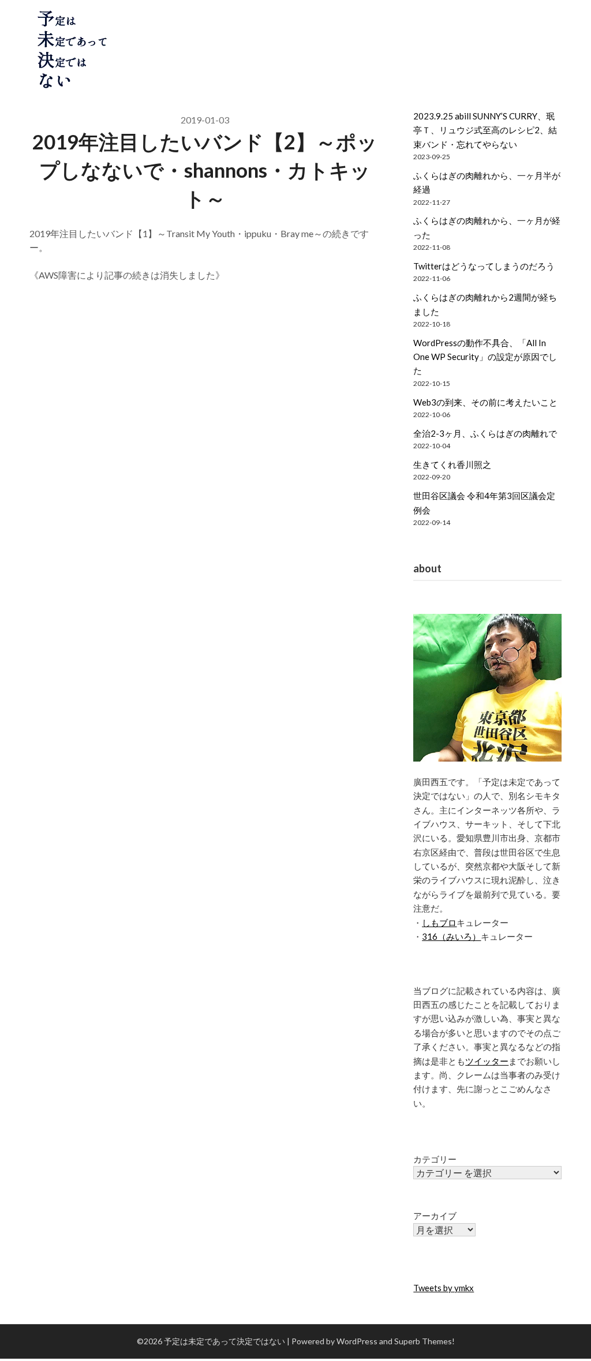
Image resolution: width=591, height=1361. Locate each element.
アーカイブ (435, 1215)
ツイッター (486, 1061)
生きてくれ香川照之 (452, 464)
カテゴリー (435, 1159)
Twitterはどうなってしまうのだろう (484, 266)
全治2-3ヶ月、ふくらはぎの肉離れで (485, 433)
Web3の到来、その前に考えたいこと (485, 402)
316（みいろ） (451, 936)
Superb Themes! (424, 1341)
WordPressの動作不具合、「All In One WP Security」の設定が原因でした (485, 357)
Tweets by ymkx (443, 1288)
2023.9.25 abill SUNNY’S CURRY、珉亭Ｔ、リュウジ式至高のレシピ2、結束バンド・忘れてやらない (485, 130)
